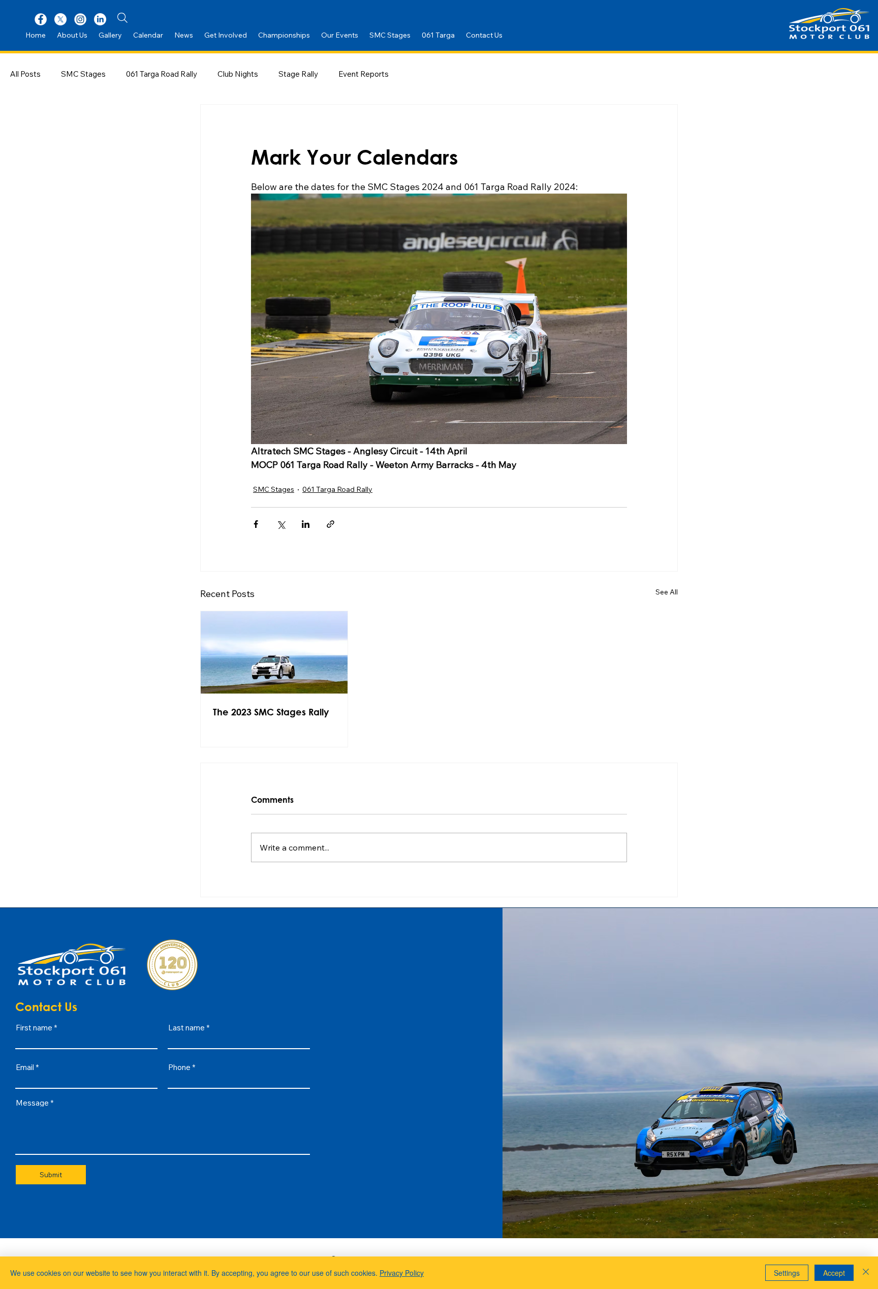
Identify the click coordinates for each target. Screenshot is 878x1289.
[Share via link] (330, 524)
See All (666, 591)
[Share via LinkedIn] (305, 524)
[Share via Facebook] (256, 524)
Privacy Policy (402, 1273)
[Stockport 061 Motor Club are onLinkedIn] (100, 19)
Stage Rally (298, 74)
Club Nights (237, 74)
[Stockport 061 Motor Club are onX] (60, 19)
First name (34, 1027)
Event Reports (363, 74)
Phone (179, 1067)
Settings (787, 1273)
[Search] (122, 17)
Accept (834, 1273)
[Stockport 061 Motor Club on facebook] (41, 19)
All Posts (25, 74)
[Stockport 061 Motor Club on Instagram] (80, 19)
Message (32, 1103)
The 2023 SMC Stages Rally (271, 711)
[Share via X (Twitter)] (281, 524)
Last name (186, 1027)
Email (25, 1067)
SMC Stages (83, 74)
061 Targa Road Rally (161, 74)
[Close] (866, 1273)
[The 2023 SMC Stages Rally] (274, 652)
